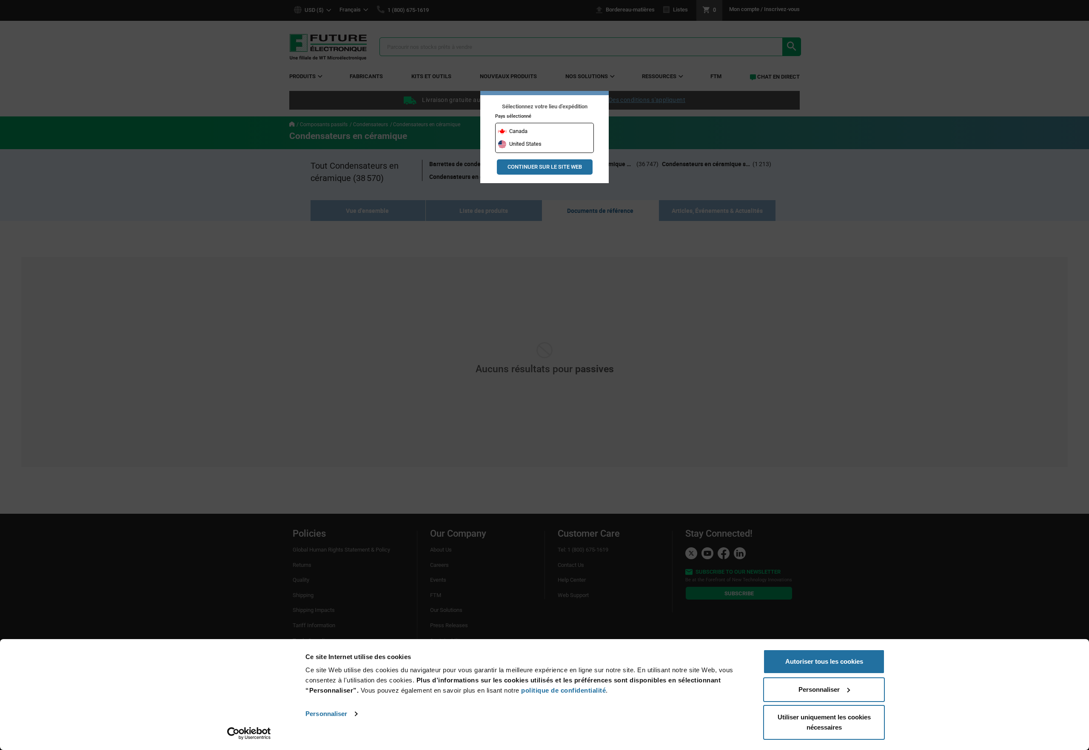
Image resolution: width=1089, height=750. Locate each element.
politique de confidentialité (563, 690)
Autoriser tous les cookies (824, 661)
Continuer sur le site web (544, 167)
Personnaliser (326, 713)
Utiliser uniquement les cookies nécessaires (824, 722)
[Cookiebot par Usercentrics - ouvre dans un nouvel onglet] (249, 733)
